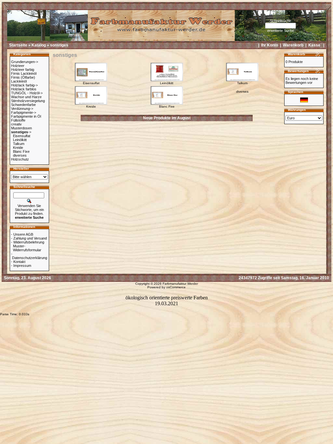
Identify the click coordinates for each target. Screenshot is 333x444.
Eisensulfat (21, 136)
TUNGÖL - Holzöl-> (27, 93)
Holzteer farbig (22, 70)
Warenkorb (293, 45)
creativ (16, 124)
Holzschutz (20, 159)
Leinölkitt (20, 140)
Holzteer (17, 66)
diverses (20, 155)
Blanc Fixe (21, 151)
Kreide (18, 148)
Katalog (39, 45)
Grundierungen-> (24, 62)
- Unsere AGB (22, 234)
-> (21, 132)
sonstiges (59, 45)
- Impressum (21, 266)
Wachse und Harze (26, 97)
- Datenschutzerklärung (29, 256)
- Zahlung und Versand (29, 238)
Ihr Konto (269, 45)
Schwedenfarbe (23, 105)
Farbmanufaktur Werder (180, 283)
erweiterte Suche (280, 31)
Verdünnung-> (22, 109)
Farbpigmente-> (23, 112)
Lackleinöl (19, 81)
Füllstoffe (18, 120)
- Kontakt (18, 262)
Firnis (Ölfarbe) (23, 77)
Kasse (314, 45)
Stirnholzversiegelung (28, 101)
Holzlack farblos (23, 89)
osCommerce (176, 287)
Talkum (18, 144)
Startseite (18, 45)
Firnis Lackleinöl (23, 73)
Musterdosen (21, 128)
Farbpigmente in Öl (26, 116)
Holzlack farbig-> (24, 85)
